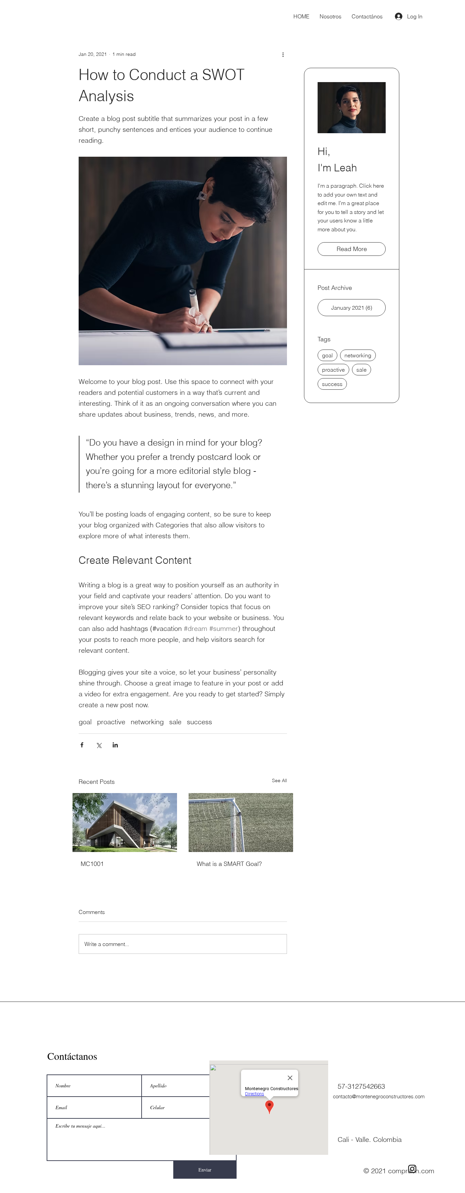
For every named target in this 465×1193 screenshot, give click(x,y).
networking (147, 721)
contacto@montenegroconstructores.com (379, 1096)
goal (85, 721)
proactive (111, 721)
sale (175, 721)
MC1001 (92, 864)
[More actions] (283, 54)
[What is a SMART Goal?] (241, 822)
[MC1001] (125, 822)
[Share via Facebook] (82, 745)
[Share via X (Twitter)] (98, 745)
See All (279, 780)
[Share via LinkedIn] (115, 745)
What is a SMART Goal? (229, 864)
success (199, 721)
